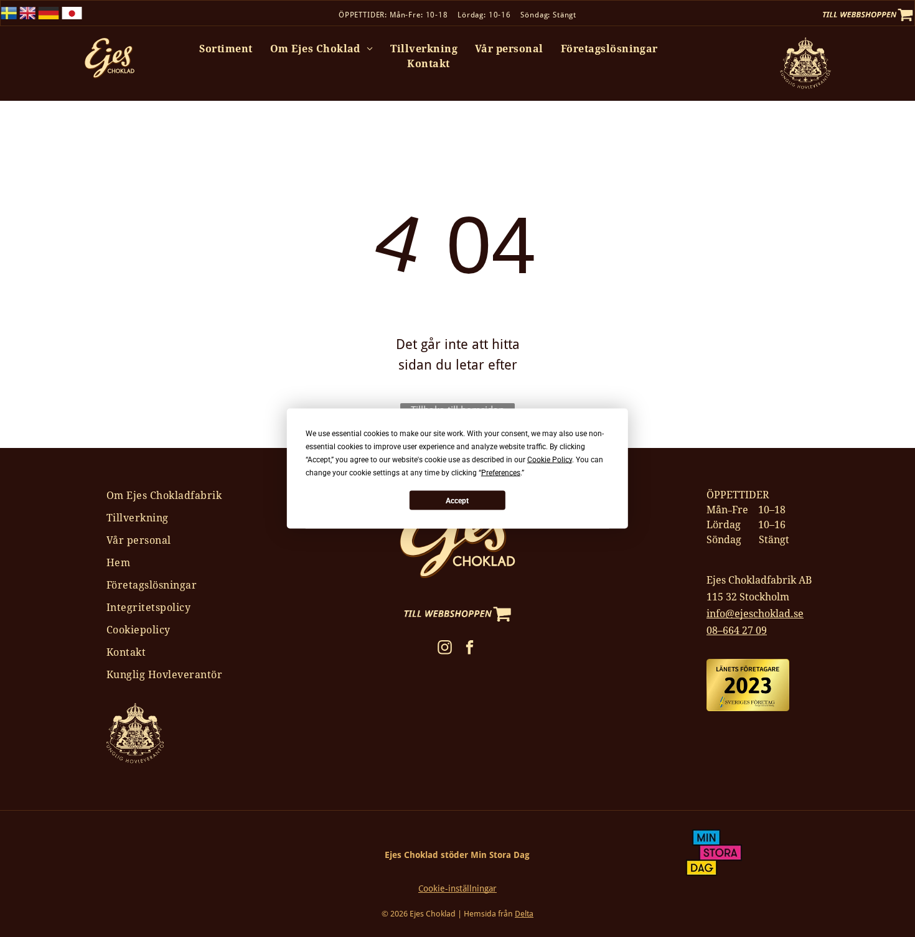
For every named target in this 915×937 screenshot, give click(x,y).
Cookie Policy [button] (549, 459)
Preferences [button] (500, 472)
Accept (457, 500)
